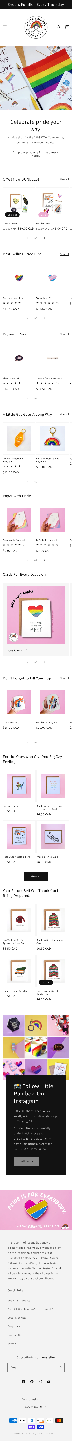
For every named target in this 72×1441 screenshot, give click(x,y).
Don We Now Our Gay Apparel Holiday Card (14, 941)
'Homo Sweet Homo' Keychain (13, 460)
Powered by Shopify (49, 1434)
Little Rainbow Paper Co (31, 1434)
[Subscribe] (60, 1367)
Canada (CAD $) (33, 1407)
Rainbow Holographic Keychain (47, 460)
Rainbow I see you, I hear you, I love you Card (49, 808)
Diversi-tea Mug (11, 722)
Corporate (14, 1326)
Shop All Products (19, 1300)
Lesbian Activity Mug (47, 722)
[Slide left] (27, 238)
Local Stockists (17, 1317)
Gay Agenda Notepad (14, 540)
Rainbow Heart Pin (13, 298)
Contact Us (14, 1335)
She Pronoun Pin (11, 378)
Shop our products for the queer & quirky (36, 154)
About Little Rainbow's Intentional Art (31, 1309)
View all (64, 179)
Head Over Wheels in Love (16, 856)
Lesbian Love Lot (45, 223)
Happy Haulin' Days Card (16, 990)
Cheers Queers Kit (12, 223)
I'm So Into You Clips (47, 856)
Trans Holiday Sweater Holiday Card (48, 992)
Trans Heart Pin (44, 298)
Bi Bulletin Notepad (46, 540)
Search (12, 1343)
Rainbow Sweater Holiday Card (50, 941)
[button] (5, 27)
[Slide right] (44, 238)
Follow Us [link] (26, 1161)
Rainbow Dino (10, 806)
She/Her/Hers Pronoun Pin (50, 378)
